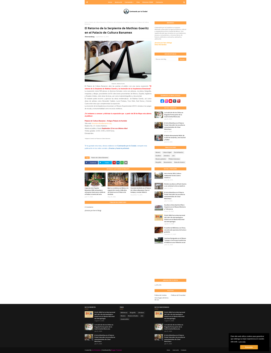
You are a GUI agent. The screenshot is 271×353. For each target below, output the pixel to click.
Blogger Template (116, 350)
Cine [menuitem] (138, 2)
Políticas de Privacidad (178, 295)
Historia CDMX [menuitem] (147, 2)
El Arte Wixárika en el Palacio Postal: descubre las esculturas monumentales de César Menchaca (174, 126)
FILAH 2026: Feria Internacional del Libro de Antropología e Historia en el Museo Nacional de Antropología (174, 218)
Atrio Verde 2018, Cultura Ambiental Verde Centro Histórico (172, 175)
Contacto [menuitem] (159, 2)
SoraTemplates (96, 350)
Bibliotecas (124, 312)
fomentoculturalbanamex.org (101, 123)
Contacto (183, 350)
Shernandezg (89, 37)
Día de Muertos (178, 152)
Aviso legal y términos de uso (162, 299)
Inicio (86, 22)
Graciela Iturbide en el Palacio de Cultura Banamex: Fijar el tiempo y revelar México (141, 190)
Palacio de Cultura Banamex (97, 22)
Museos (158, 152)
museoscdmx (125, 319)
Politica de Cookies (161, 295)
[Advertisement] (170, 77)
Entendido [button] (249, 347)
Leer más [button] (242, 342)
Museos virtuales (133, 316)
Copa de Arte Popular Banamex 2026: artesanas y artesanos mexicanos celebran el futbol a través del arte (95, 191)
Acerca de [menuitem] (118, 2)
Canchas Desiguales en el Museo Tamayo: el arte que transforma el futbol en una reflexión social (175, 240)
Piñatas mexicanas (174, 159)
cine (173, 156)
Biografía (158, 162)
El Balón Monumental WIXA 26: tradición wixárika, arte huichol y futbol (175, 138)
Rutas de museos (179, 162)
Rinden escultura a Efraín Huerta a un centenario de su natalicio (175, 185)
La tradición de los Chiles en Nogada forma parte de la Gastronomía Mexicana (173, 115)
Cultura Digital (167, 152)
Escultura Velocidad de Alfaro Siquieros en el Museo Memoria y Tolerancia (175, 207)
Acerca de (176, 350)
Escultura (158, 156)
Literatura (166, 156)
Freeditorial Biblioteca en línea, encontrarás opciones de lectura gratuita (175, 230)
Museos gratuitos (161, 159)
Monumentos (168, 162)
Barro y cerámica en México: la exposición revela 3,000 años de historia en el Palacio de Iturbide (118, 191)
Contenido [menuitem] (128, 2)
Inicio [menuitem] (110, 2)
